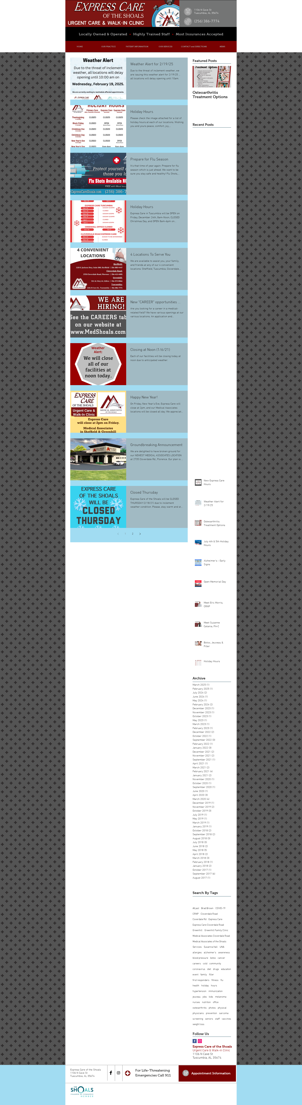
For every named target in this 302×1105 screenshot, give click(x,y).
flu (222, 980)
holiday (205, 985)
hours (214, 985)
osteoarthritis (200, 1007)
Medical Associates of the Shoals (209, 941)
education (226, 969)
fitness (214, 980)
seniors (209, 1019)
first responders (201, 980)
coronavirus (199, 969)
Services (197, 947)
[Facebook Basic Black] (111, 1073)
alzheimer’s (210, 952)
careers (197, 963)
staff (217, 1019)
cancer (221, 958)
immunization (215, 991)
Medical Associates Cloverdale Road (211, 936)
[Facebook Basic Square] (195, 1041)
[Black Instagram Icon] (118, 1073)
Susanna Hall (211, 947)
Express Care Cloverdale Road (208, 925)
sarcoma (223, 1013)
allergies (197, 952)
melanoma (220, 996)
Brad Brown (207, 908)
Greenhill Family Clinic (216, 930)
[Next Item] (225, 76)
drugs (216, 969)
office (215, 1002)
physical (222, 1007)
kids (211, 996)
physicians (198, 1013)
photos (212, 1007)
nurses (196, 1002)
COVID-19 (220, 908)
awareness (224, 952)
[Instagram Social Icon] (200, 1041)
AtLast (196, 908)
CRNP (196, 914)
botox (213, 958)
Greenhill (197, 930)
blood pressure (200, 958)
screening (198, 1019)
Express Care (215, 919)
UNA (222, 947)
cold (205, 963)
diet (209, 969)
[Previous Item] (198, 76)
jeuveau (196, 996)
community (215, 963)
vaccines (226, 1019)
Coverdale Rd (199, 919)
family (203, 974)
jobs (205, 996)
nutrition (206, 1002)
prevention (211, 1013)
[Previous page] (118, 534)
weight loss (198, 1024)
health (196, 985)
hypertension (199, 991)
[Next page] (140, 534)
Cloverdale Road (209, 914)
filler (211, 974)
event (195, 974)
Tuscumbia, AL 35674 (207, 1058)
